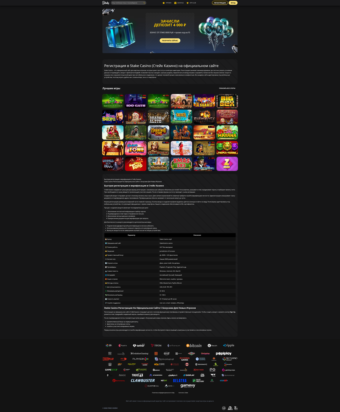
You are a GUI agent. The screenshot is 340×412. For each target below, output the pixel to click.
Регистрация (220, 3)
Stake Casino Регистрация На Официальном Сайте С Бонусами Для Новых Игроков (133, 182)
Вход (233, 3)
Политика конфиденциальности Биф (163, 392)
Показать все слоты (227, 88)
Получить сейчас (170, 40)
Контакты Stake (183, 392)
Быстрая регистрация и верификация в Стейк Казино (122, 179)
